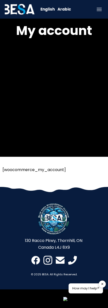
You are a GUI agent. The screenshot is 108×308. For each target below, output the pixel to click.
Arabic (64, 9)
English (47, 9)
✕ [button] (102, 284)
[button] (83, 300)
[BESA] (20, 9)
